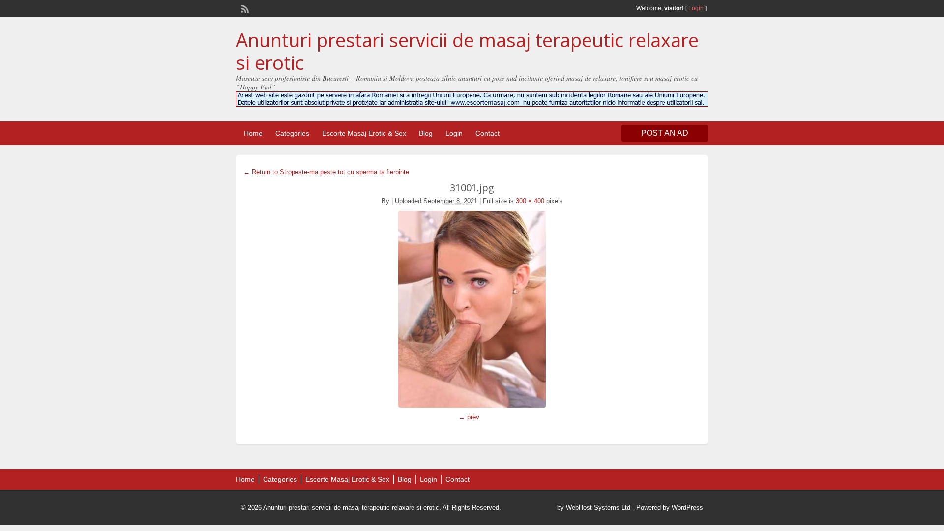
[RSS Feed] (244, 8)
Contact (487, 133)
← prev (469, 417)
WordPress (687, 507)
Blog (426, 133)
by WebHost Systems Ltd (593, 507)
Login (696, 8)
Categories (292, 133)
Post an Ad (664, 133)
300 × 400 (530, 201)
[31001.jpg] (472, 309)
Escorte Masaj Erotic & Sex (364, 133)
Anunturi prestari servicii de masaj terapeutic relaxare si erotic (467, 51)
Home (253, 133)
